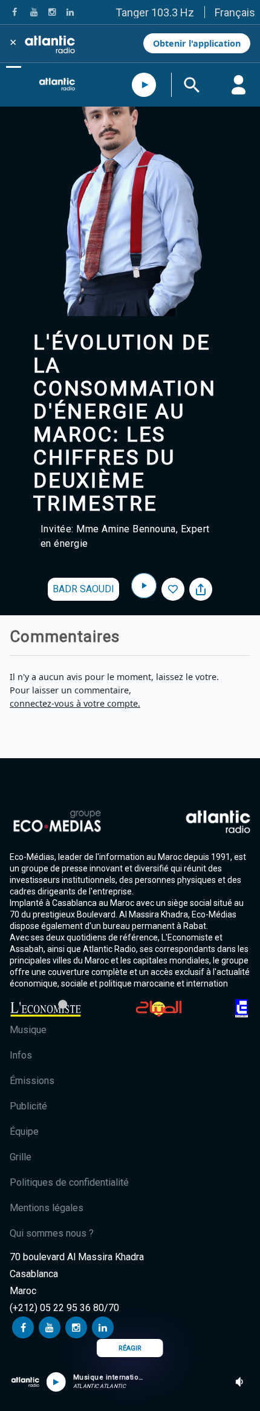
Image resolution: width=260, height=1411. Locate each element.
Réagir (130, 1348)
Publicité (28, 1106)
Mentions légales (46, 1208)
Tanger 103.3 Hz (154, 12)
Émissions (32, 1080)
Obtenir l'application (197, 43)
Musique (28, 1030)
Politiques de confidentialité (69, 1182)
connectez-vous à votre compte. (75, 703)
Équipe (24, 1131)
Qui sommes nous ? (52, 1233)
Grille (20, 1157)
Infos (21, 1055)
